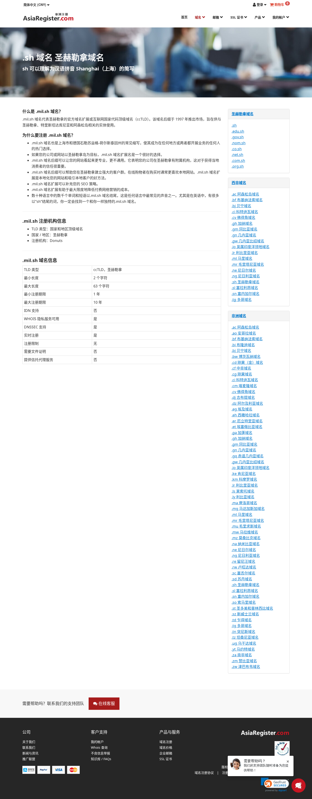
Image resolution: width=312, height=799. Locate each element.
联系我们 (28, 748)
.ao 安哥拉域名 (244, 333)
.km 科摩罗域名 (244, 479)
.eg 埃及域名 (242, 409)
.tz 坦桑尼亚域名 (245, 637)
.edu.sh (238, 131)
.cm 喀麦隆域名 (244, 385)
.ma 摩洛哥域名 (244, 502)
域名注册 (165, 742)
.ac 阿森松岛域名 (245, 194)
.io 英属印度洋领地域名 (251, 246)
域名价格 (165, 748)
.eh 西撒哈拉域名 (246, 415)
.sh (234, 125)
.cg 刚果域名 (242, 374)
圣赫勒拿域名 (243, 113)
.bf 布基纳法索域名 (247, 199)
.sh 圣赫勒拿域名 (245, 281)
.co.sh (237, 148)
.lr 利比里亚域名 (245, 252)
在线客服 (106, 703)
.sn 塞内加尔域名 (245, 293)
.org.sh (238, 166)
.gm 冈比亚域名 (244, 229)
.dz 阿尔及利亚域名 (247, 403)
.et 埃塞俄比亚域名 (247, 426)
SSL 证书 (237, 17)
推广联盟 (28, 759)
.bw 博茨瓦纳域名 (246, 356)
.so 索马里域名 (244, 602)
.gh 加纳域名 (242, 223)
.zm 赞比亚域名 (244, 660)
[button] (37, 4)
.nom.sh (239, 142)
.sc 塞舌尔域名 (243, 573)
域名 (198, 17)
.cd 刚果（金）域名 (247, 362)
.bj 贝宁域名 (241, 205)
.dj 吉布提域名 (243, 397)
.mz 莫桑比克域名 (246, 537)
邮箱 (216, 17)
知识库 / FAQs (101, 759)
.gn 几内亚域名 (244, 235)
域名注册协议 (204, 772)
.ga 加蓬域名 (242, 432)
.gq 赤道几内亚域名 (248, 455)
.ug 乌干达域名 (244, 643)
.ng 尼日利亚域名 (246, 276)
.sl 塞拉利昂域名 (245, 287)
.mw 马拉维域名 (245, 532)
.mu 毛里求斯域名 (246, 526)
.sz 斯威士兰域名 (245, 614)
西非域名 (239, 182)
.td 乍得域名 (242, 619)
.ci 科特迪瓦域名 (245, 211)
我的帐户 (279, 17)
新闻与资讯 (30, 753)
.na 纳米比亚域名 (246, 543)
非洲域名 (239, 315)
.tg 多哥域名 (242, 299)
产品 (258, 17)
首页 (184, 17)
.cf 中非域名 (241, 368)
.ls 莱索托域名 (243, 491)
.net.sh (237, 154)
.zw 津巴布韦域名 (246, 666)
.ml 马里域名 (242, 258)
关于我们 (28, 742)
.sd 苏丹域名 (242, 579)
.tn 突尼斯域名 (243, 631)
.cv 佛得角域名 (243, 217)
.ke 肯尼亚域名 (244, 473)
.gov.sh (238, 136)
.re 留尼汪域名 (243, 561)
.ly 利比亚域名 (243, 496)
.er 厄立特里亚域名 (247, 421)
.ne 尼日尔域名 (244, 270)
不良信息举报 (100, 753)
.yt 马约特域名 (243, 649)
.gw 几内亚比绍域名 (248, 241)
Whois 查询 (99, 748)
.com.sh (238, 160)
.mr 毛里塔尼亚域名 (248, 264)
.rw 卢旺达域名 (244, 567)
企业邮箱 (165, 753)
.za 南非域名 (242, 654)
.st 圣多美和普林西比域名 (252, 608)
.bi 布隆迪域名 (243, 344)
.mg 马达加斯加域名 (248, 508)
